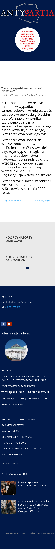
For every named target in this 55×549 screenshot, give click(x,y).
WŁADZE (20, 419)
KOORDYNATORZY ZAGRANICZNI (18, 386)
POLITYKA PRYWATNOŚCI (14, 454)
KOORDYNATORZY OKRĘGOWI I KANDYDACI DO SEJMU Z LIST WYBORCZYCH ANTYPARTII (24, 378)
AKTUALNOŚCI (8, 370)
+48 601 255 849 (12, 307)
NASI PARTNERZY (10, 431)
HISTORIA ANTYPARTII (12, 404)
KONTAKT (36, 448)
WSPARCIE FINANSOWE (13, 442)
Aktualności (39, 485)
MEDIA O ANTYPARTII (39, 392)
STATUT (31, 419)
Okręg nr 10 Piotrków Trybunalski (31, 95)
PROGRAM (6, 419)
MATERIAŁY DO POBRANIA (14, 448)
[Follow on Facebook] (3, 324)
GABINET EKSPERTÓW (12, 425)
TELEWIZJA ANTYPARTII (13, 392)
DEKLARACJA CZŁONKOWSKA (16, 436)
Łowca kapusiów (28, 482)
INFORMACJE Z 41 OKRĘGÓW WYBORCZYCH (24, 398)
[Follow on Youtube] (9, 324)
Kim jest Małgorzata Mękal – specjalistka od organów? (34, 503)
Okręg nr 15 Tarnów (28, 511)
